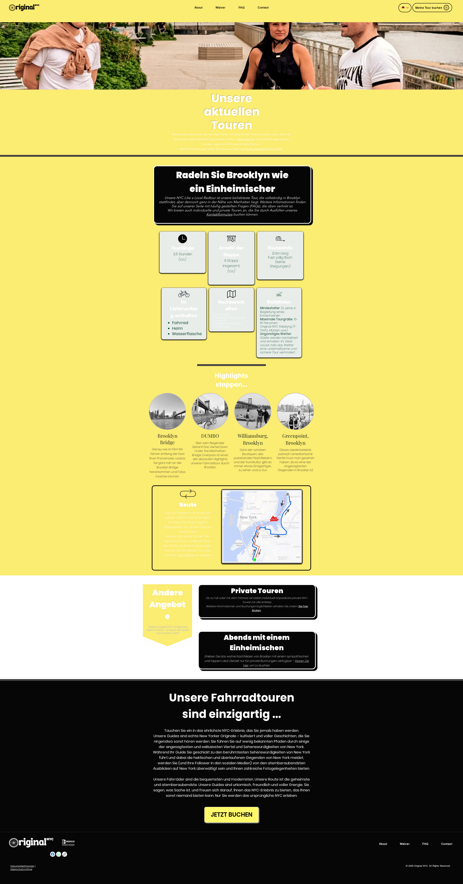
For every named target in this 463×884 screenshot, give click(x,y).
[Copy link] (64, 854)
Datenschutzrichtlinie (21, 869)
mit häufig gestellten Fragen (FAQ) (261, 149)
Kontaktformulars (219, 214)
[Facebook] (52, 854)
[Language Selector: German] (404, 7)
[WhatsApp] (58, 854)
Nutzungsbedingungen (22, 865)
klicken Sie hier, (246, 139)
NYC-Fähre (186, 555)
